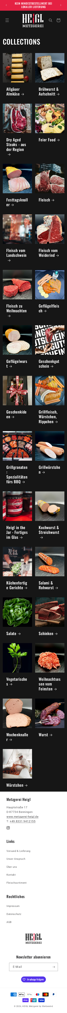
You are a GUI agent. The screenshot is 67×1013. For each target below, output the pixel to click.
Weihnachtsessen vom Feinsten (50, 684)
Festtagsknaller (17, 202)
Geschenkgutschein (49, 363)
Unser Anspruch (16, 858)
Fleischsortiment (17, 882)
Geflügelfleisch (49, 308)
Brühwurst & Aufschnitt (49, 91)
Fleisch (44, 199)
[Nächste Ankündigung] (60, 5)
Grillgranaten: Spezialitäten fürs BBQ (16, 474)
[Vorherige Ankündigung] (6, 5)
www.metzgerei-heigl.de (23, 816)
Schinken (46, 633)
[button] (7, 20)
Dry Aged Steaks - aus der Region (16, 144)
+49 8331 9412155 (23, 821)
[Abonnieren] (54, 967)
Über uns (12, 866)
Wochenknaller (17, 737)
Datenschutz (14, 914)
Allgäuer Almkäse (13, 91)
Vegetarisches (16, 681)
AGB (9, 922)
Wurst (43, 734)
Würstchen (14, 785)
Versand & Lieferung (18, 851)
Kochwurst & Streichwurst (49, 530)
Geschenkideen (16, 414)
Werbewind (47, 1006)
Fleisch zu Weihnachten (16, 308)
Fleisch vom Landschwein (16, 253)
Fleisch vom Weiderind (48, 253)
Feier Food (47, 139)
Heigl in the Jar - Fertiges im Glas (17, 532)
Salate (11, 633)
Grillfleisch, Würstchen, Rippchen (48, 416)
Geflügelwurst (16, 363)
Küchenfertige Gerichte (16, 585)
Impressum (13, 906)
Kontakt (11, 874)
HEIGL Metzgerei (30, 1006)
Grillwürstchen (49, 469)
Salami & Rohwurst (46, 585)
